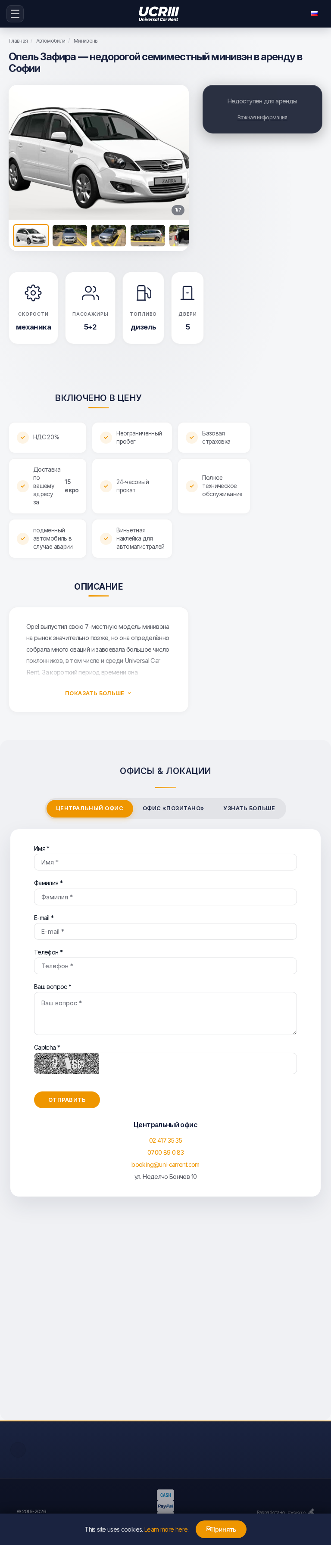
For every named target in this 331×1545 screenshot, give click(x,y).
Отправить (67, 1099)
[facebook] (18, 1450)
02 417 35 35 (165, 1140)
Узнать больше (249, 808)
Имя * (42, 848)
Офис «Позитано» (173, 808)
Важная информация (262, 117)
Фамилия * (48, 882)
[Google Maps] (165, 1317)
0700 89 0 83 (165, 1152)
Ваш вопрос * (52, 986)
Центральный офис (89, 808)
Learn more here (165, 1529)
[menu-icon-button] (15, 13)
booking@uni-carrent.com (165, 1164)
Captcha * (47, 1047)
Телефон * (48, 952)
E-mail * (43, 917)
